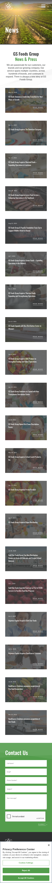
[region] (26, 862)
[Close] (49, 845)
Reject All (26, 870)
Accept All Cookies (26, 878)
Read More (38, 107)
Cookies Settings (26, 863)
